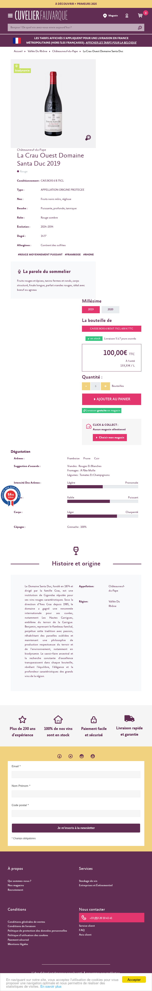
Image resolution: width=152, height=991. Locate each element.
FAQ (82, 930)
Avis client (85, 934)
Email (15, 766)
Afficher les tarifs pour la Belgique (111, 42)
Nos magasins (16, 885)
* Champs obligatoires (24, 838)
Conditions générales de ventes (26, 921)
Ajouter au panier (113, 399)
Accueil (18, 51)
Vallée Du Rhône (37, 51)
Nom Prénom (20, 785)
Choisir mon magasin (111, 437)
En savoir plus (51, 986)
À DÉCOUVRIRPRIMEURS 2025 (76, 4)
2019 (91, 309)
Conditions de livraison (22, 926)
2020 (110, 309)
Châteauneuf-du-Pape (65, 51)
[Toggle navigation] (10, 16)
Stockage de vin (88, 881)
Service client (87, 925)
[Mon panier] (140, 15)
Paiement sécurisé (18, 939)
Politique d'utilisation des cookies (28, 935)
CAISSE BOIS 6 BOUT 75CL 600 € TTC (111, 328)
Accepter (134, 979)
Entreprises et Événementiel (96, 885)
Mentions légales (18, 944)
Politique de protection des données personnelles (37, 930)
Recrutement (15, 890)
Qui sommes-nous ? (19, 881)
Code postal (19, 805)
